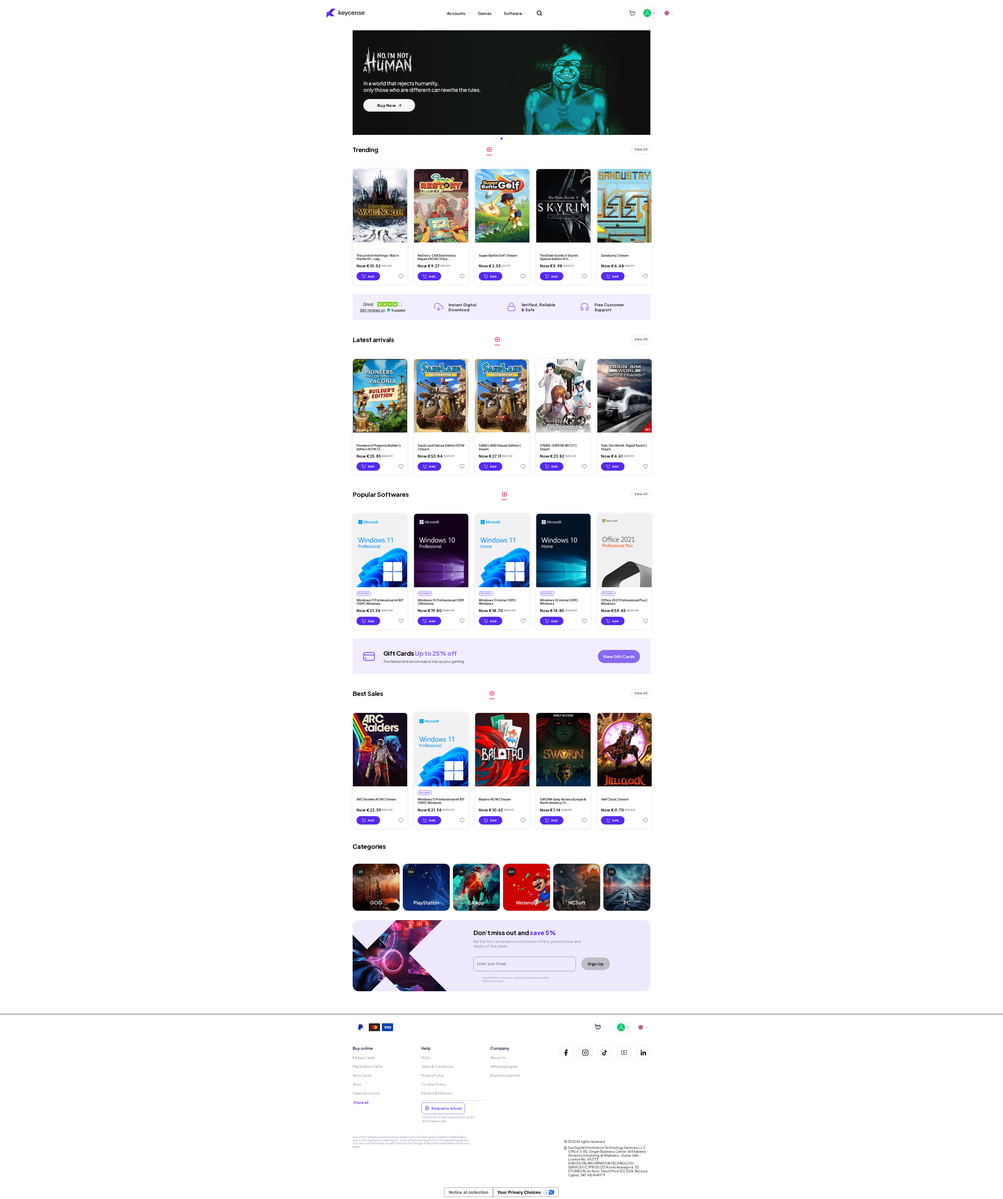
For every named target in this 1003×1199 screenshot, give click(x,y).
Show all (360, 1102)
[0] (632, 13)
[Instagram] (585, 1053)
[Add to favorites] (401, 276)
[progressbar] (368, 276)
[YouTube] (624, 1053)
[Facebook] (566, 1053)
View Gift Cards (619, 656)
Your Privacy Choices (519, 1192)
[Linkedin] (643, 1053)
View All (641, 149)
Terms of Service (459, 1143)
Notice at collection (469, 1192)
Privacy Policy (432, 1143)
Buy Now (386, 105)
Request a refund (446, 1108)
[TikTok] (605, 1053)
